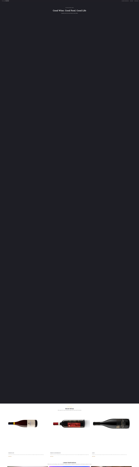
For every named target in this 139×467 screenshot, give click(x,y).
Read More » (10, 456)
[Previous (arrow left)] (1, 233)
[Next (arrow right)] (137, 233)
